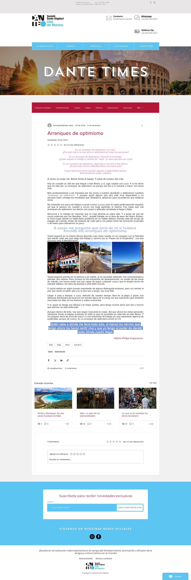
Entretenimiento (62, 108)
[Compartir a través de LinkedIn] (61, 360)
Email (50, 502)
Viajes (87, 108)
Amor (67, 345)
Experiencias (112, 108)
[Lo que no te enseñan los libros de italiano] (137, 398)
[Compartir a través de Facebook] (48, 360)
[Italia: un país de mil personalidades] (95, 398)
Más (139, 108)
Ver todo (153, 383)
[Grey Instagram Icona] (154, 2)
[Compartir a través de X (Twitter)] (55, 360)
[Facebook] (98, 536)
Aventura (77, 345)
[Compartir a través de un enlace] (68, 360)
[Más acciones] (142, 125)
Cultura (77, 108)
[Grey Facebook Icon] (150, 2)
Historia (99, 108)
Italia (51, 345)
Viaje (59, 345)
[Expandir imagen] (63, 257)
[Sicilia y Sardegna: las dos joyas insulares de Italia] (53, 398)
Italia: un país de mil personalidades (90, 414)
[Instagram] (92, 536)
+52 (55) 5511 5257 (149, 32)
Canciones (127, 108)
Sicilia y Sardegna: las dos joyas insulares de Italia (51, 414)
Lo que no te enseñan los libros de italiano (135, 414)
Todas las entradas (42, 108)
